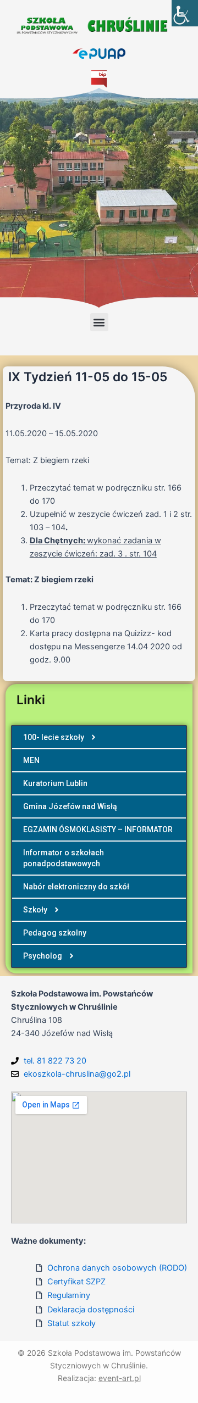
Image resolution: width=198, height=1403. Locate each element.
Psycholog (42, 955)
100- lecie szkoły (53, 737)
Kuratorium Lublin (55, 783)
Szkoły (35, 909)
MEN (31, 760)
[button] (99, 322)
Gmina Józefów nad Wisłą (70, 806)
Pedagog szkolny (54, 932)
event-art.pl (119, 1378)
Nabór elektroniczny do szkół (76, 886)
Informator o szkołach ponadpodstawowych (63, 858)
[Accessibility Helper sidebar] (185, 13)
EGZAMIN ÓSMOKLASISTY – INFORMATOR (98, 829)
